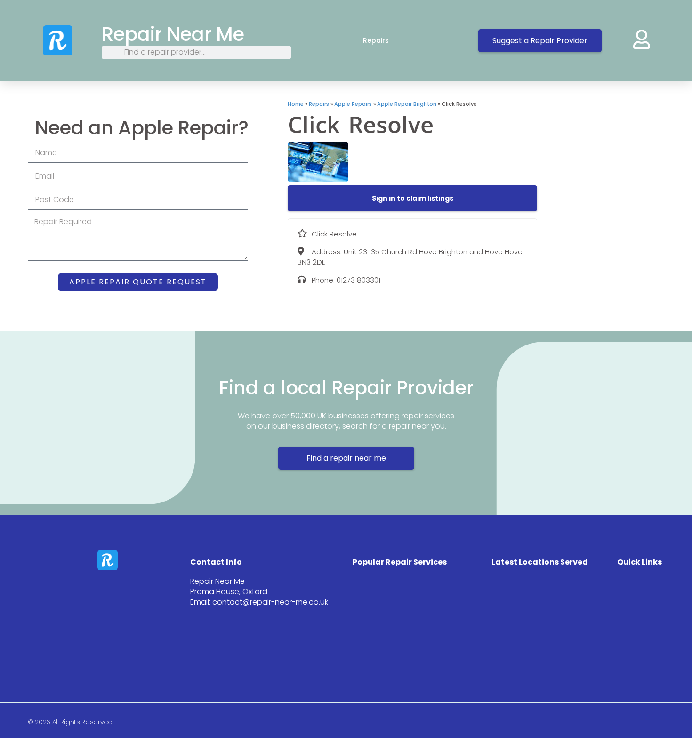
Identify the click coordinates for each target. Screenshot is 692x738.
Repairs (376, 40)
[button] (412, 198)
